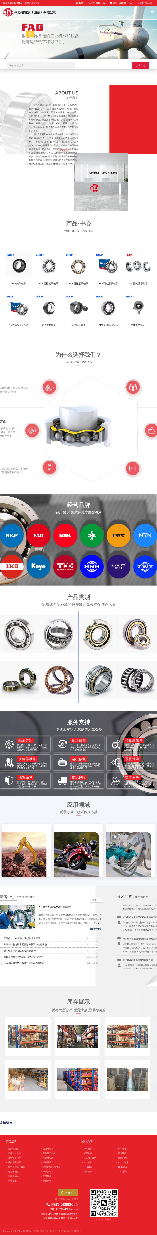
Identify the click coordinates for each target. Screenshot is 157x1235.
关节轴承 (46, 1176)
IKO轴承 (87, 1162)
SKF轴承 (87, 1149)
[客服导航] (30, 34)
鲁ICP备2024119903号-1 (69, 1231)
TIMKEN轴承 (89, 1158)
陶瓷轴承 (11, 1181)
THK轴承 (87, 1167)
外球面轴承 (47, 1171)
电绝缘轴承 (12, 1171)
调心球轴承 (47, 1149)
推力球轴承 (47, 1158)
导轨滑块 (46, 1181)
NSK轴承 (87, 1153)
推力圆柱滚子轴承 (15, 1167)
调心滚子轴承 (13, 1162)
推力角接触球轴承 (50, 1167)
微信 (81, 3)
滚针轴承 (46, 1162)
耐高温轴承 (12, 1176)
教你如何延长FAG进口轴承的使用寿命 (23, 957)
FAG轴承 (121, 1149)
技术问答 (124, 897)
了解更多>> (65, 150)
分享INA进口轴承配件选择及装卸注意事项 (25, 944)
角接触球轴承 (13, 1153)
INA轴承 (121, 1153)
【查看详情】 (95, 929)
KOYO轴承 (122, 1162)
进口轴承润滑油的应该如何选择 (20, 950)
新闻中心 (17, 897)
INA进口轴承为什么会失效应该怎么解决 (24, 963)
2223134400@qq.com (122, 3)
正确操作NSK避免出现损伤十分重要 (22, 938)
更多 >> (96, 900)
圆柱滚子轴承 (48, 1153)
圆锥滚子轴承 (13, 1158)
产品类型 (11, 1141)
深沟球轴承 (12, 1149)
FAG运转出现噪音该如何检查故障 (55, 907)
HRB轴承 (121, 1167)
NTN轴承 (121, 1158)
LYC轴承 (87, 1171)
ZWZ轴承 (121, 1171)
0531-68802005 (64, 1204)
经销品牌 (87, 1141)
